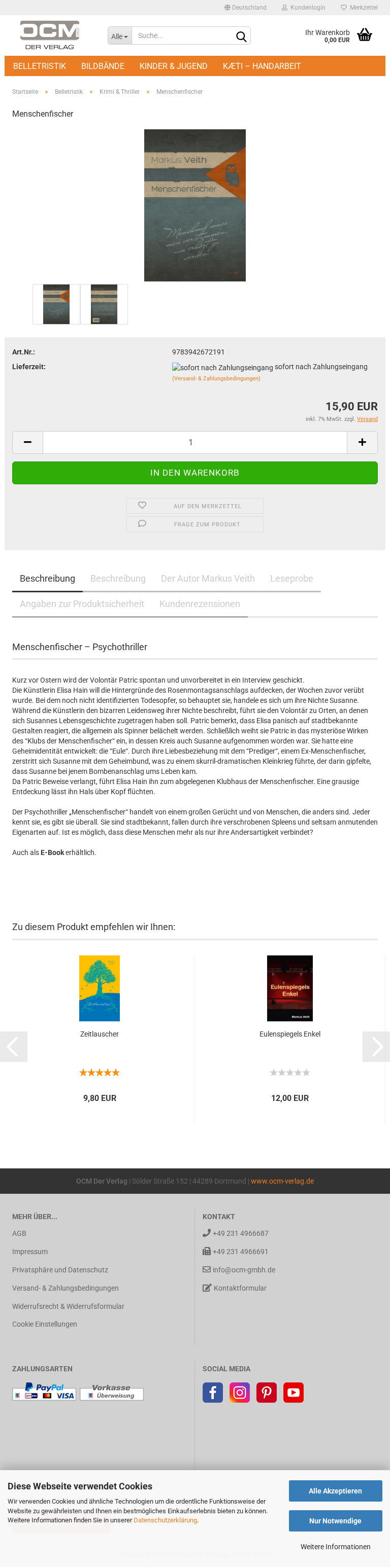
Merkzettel (362, 7)
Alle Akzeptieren (335, 1491)
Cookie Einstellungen (44, 1324)
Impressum (30, 1252)
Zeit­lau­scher (99, 1034)
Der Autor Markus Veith (208, 578)
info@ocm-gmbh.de (244, 1270)
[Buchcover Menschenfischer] (195, 205)
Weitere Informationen (336, 1547)
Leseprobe (291, 578)
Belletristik (39, 66)
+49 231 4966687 (241, 1233)
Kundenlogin (306, 7)
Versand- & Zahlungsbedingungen (65, 1288)
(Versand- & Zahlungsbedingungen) (216, 378)
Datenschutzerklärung (165, 1520)
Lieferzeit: (29, 367)
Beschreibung (47, 578)
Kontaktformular (240, 1288)
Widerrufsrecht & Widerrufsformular (68, 1306)
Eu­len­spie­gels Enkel (289, 1034)
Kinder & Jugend (174, 66)
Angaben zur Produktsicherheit (82, 603)
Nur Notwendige (335, 1521)
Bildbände (102, 66)
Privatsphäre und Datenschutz (60, 1270)
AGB (19, 1233)
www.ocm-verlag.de (282, 1181)
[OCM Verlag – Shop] (52, 35)
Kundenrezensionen (199, 603)
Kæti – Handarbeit (262, 66)
